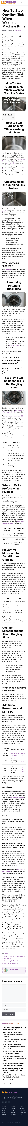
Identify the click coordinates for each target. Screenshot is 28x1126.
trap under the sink (17, 436)
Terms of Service (20, 1121)
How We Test (23, 1112)
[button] (21, 2)
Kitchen (3, 1110)
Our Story (22, 1108)
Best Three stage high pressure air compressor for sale (14, 1029)
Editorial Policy (23, 1110)
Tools (6, 953)
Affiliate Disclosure (22, 1115)
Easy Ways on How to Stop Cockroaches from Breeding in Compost (13, 1034)
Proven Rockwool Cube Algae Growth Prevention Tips (13, 1052)
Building (12, 1110)
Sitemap (24, 1120)
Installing (13, 1112)
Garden (3, 1112)
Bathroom (4, 1108)
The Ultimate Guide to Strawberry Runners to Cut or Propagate (14, 1064)
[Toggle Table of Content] (11, 117)
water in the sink (14, 345)
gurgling (8, 269)
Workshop (4, 1114)
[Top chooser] (8, 2)
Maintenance (13, 1114)
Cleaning (13, 1108)
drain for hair (10, 163)
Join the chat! (22, 769)
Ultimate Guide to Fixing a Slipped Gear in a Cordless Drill (14, 1040)
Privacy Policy (16, 1121)
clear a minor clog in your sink (13, 416)
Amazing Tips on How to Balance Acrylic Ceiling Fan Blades (14, 1076)
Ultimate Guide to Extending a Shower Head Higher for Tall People (13, 1070)
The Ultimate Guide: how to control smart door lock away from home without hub (14, 1082)
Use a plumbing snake (17, 797)
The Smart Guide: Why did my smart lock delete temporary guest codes (14, 1058)
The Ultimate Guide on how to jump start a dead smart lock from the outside (14, 1046)
